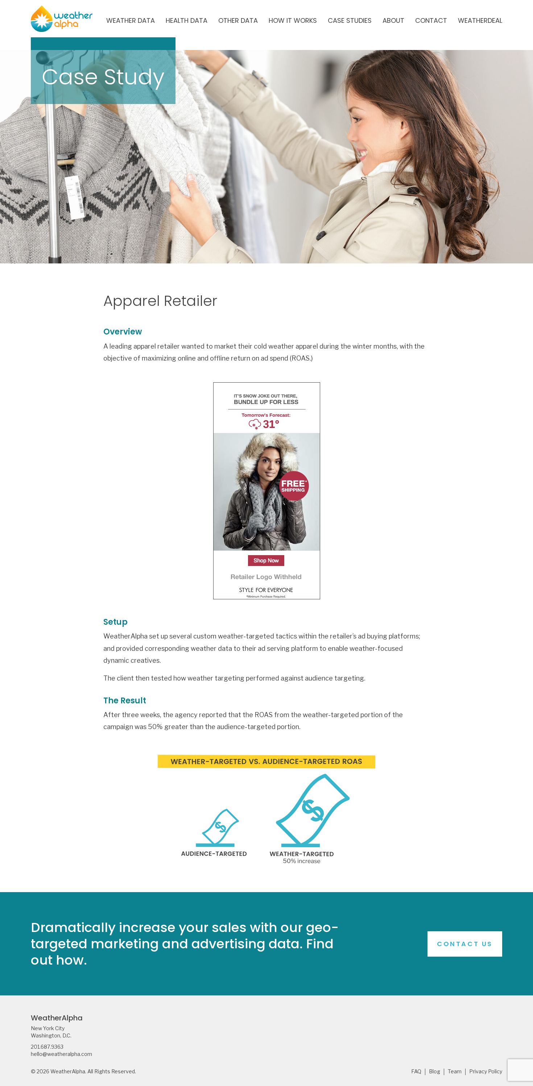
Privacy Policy (485, 1071)
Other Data (238, 21)
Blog (434, 1071)
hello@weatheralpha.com (61, 1054)
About (393, 21)
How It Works (293, 21)
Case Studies (350, 21)
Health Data (186, 21)
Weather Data (130, 21)
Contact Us (465, 943)
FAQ (416, 1071)
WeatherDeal (480, 21)
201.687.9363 (47, 1047)
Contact (431, 21)
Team (455, 1071)
